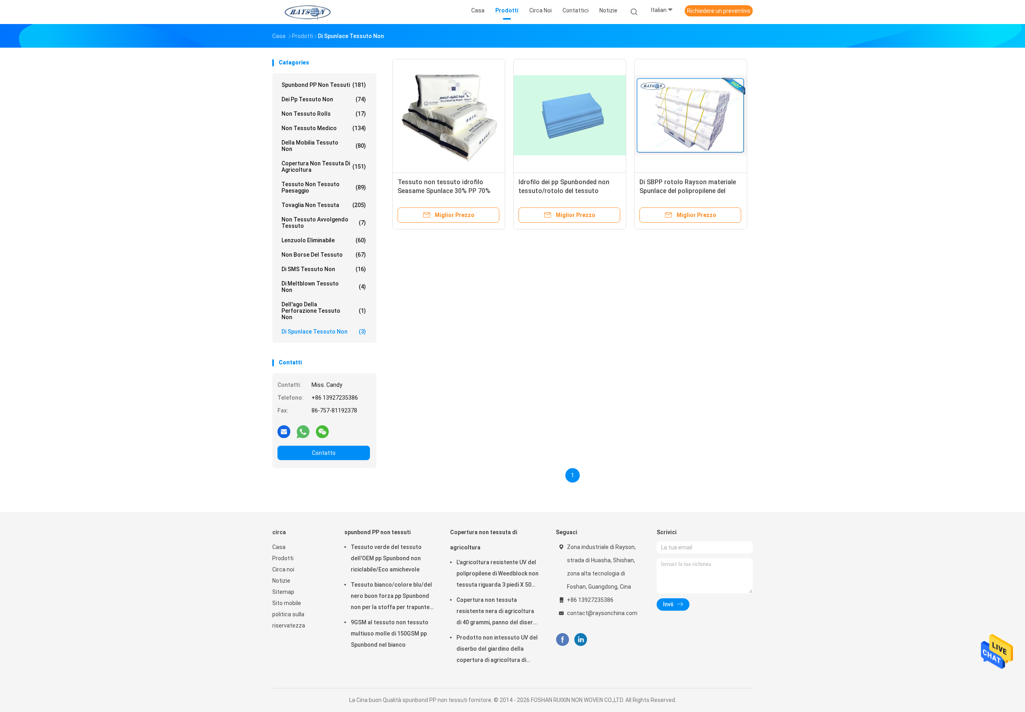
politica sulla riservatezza (288, 620)
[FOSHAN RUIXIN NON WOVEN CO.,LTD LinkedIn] (580, 640)
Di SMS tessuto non (323, 269)
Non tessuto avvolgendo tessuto (323, 222)
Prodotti (282, 558)
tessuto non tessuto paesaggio (323, 187)
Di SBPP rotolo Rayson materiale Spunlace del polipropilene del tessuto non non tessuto (687, 190)
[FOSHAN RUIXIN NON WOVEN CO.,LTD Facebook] (562, 640)
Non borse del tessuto (323, 254)
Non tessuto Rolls (323, 114)
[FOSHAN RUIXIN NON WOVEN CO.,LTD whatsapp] (303, 431)
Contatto (324, 453)
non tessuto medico (323, 128)
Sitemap (283, 592)
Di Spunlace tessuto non (323, 331)
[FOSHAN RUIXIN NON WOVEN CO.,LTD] (307, 12)
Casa (278, 547)
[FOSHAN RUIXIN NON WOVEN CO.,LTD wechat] (322, 431)
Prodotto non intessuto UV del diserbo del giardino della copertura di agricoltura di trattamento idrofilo (497, 650)
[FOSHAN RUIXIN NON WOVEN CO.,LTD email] (283, 431)
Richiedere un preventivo (718, 11)
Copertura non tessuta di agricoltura (323, 166)
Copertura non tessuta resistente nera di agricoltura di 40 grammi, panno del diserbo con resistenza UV (498, 612)
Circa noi (283, 569)
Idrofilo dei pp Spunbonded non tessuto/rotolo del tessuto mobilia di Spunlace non (564, 190)
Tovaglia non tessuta (323, 205)
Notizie (281, 580)
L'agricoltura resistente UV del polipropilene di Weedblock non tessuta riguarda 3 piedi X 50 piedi (497, 574)
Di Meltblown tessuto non (323, 286)
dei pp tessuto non (323, 99)
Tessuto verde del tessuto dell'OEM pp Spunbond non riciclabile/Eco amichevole (386, 558)
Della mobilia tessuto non (323, 145)
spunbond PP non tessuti (323, 85)
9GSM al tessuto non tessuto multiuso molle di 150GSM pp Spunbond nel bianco (389, 633)
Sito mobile (286, 603)
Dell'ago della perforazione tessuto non (323, 310)
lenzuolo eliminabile (323, 240)
